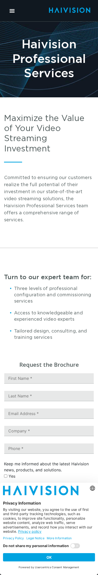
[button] (12, 11)
